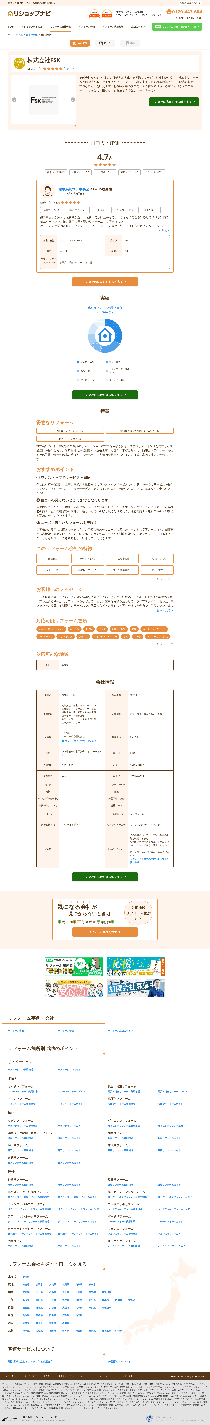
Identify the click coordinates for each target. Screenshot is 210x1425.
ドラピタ (46, 1405)
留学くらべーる (18, 1393)
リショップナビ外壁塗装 (53, 1390)
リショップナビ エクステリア (164, 1387)
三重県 (26, 1307)
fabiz (128, 1393)
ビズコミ (179, 1399)
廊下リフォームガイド (69, 1150)
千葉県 (79, 1292)
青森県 (26, 1284)
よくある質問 (31, 1376)
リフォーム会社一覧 (60, 26)
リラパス (27, 1408)
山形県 (79, 1284)
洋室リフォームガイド (69, 1138)
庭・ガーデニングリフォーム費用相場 (127, 1196)
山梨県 (79, 1299)
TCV (96, 1387)
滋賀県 (39, 1307)
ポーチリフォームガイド (170, 1221)
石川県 (52, 1299)
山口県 (79, 1315)
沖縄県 (118, 1330)
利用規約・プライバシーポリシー (74, 1376)
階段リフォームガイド (169, 1150)
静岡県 (118, 1299)
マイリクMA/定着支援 (125, 1399)
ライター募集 (127, 1376)
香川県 (39, 1323)
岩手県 (39, 1284)
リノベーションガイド (69, 1069)
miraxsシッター (65, 1402)
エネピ (98, 1390)
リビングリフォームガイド (71, 1125)
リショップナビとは (32, 26)
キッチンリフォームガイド (71, 1091)
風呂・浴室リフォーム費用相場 (124, 1091)
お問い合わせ (12, 1376)
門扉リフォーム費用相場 (20, 1246)
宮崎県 (92, 1330)
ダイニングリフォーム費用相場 (124, 1125)
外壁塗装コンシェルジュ (121, 1361)
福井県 (65, 1299)
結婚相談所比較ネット (50, 1393)
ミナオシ (161, 1405)
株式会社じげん (31, 1417)
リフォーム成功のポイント (121, 1030)
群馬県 (52, 1292)
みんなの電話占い (186, 1393)
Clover (158, 1393)
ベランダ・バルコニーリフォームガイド (78, 1209)
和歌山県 (106, 1307)
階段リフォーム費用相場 (120, 1150)
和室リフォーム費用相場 (120, 1138)
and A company (81, 1405)
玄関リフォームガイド (69, 1162)
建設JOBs (114, 1402)
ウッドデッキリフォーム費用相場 (125, 1209)
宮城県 (52, 1284)
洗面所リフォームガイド (170, 1103)
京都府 (52, 1307)
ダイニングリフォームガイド (173, 1125)
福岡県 (26, 1330)
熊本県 (19, 34)
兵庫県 (79, 1307)
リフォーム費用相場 (113, 26)
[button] (177, 27)
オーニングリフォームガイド (173, 1246)
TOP (11, 26)
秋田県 (65, 1284)
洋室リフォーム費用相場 (20, 1138)
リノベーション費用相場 (20, 1069)
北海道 (26, 1276)
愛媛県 (52, 1323)
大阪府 (65, 1307)
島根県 (39, 1315)
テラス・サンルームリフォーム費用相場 (28, 1221)
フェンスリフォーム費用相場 (123, 1233)
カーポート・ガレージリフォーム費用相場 (29, 1233)
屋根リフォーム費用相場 (120, 1184)
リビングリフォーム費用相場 (23, 1125)
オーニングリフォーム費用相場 (124, 1246)
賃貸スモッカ (103, 1384)
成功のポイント (139, 26)
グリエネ (133, 1390)
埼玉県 (65, 1292)
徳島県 (26, 1323)
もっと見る (160, 231)
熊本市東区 (32, 34)
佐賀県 (39, 1330)
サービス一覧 (50, 1417)
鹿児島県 (106, 1330)
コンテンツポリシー (105, 1376)
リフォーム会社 (66, 1030)
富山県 (39, 1299)
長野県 (92, 1299)
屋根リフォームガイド (169, 1184)
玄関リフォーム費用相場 (20, 1162)
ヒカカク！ (65, 1408)
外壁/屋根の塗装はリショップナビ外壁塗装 (30, 1361)
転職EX (50, 1384)
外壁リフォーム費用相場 (20, 1184)
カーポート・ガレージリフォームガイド (78, 1233)
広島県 (65, 1315)
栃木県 (39, 1292)
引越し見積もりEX (136, 1384)
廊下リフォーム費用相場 (20, 1150)
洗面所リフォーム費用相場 (121, 1103)
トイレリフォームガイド (70, 1103)
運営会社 (48, 1376)
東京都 (92, 1292)
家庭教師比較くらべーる (91, 1393)
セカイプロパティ (164, 1402)
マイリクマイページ (59, 1399)
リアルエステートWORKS (118, 1405)
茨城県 (26, 1292)
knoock (75, 1384)
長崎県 (52, 1330)
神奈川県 (106, 1292)
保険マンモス (101, 1408)
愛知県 (131, 1299)
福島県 (92, 1284)
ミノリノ (34, 1387)
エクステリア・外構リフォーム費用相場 (28, 1196)
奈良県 (92, 1307)
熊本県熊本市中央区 (73, 189)
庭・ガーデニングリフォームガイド (176, 1196)
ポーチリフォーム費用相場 (121, 1221)
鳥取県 (26, 1315)
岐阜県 (105, 1299)
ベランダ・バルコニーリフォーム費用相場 (29, 1209)
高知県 (65, 1323)
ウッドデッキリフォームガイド (174, 1209)
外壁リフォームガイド (69, 1184)
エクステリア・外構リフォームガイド (77, 1196)
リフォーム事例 (87, 26)
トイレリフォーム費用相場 (21, 1103)
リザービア (89, 1396)
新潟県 (26, 1299)
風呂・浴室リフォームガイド (173, 1091)
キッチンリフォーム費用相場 (23, 1091)
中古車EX (72, 1387)
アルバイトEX (19, 1384)
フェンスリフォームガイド (171, 1233)
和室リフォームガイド (169, 1138)
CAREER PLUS (143, 1396)
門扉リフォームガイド (69, 1246)
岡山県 (52, 1315)
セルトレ (123, 1387)
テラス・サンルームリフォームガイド (77, 1221)
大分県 (79, 1330)
